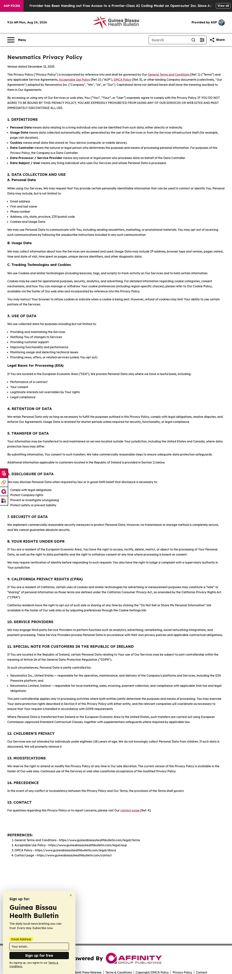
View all (223, 5)
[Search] (193, 40)
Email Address (21, 939)
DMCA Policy (122, 79)
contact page (130, 810)
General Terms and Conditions (169, 74)
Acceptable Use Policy (74, 79)
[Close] (70, 895)
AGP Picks (12, 6)
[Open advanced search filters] (202, 40)
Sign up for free (39, 955)
